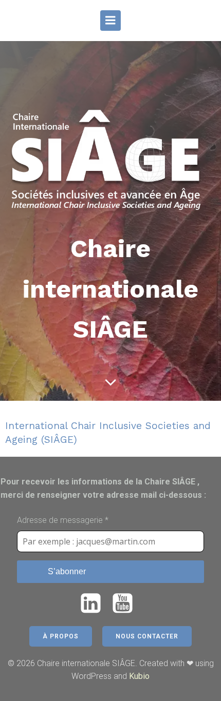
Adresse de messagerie (62, 520)
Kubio (139, 676)
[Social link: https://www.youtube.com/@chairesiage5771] (126, 604)
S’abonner (67, 571)
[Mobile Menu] (110, 20)
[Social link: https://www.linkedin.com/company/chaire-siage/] (94, 604)
